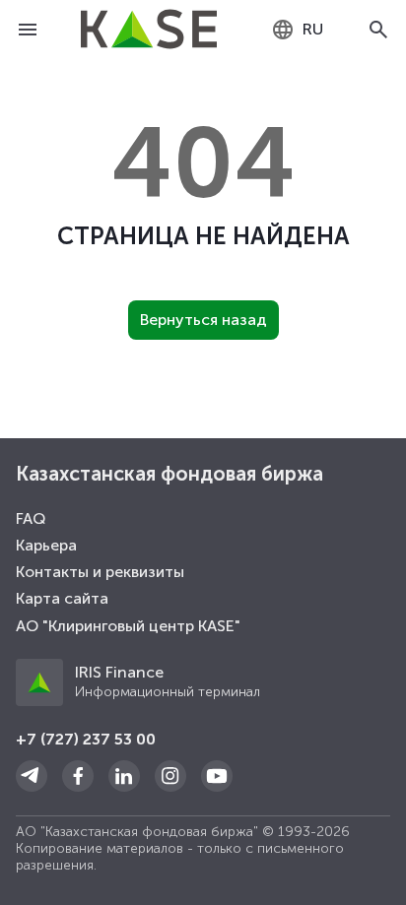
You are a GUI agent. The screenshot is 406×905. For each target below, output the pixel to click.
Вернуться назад (203, 319)
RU (313, 29)
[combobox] (297, 29)
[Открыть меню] (27, 29)
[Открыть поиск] (378, 29)
